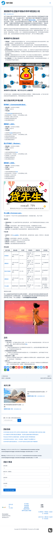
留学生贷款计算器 (26, 510)
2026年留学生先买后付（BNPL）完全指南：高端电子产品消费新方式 (19, 439)
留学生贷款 (32, 20)
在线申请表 (9, 113)
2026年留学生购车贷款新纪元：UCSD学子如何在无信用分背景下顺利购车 (20, 441)
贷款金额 (5, 465)
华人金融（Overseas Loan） (13, 213)
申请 (17, 152)
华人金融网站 (15, 235)
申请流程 (26, 505)
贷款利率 (5, 477)
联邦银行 (6, 255)
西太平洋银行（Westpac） (12, 143)
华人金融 (6, 286)
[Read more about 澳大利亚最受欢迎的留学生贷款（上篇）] (15, 395)
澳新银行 (6, 263)
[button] (50, 530)
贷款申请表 (26, 509)
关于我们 (26, 503)
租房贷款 (46, 513)
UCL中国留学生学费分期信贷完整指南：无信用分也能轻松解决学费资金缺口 (21, 434)
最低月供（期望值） (7, 471)
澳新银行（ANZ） (9, 124)
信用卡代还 (40, 517)
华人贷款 (11, 508)
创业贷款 (46, 518)
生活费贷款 (40, 511)
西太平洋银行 (7, 271)
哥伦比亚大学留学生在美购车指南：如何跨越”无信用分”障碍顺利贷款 (19, 437)
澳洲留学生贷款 (7, 409)
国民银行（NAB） (9, 163)
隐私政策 (26, 507)
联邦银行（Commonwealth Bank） (15, 104)
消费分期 (46, 517)
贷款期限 (5, 483)
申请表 (10, 133)
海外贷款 (9, 3)
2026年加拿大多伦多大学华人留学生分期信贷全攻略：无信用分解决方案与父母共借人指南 (24, 432)
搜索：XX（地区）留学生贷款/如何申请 (11, 417)
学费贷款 (46, 511)
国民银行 (6, 279)
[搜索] (19, 420)
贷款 (26, 344)
